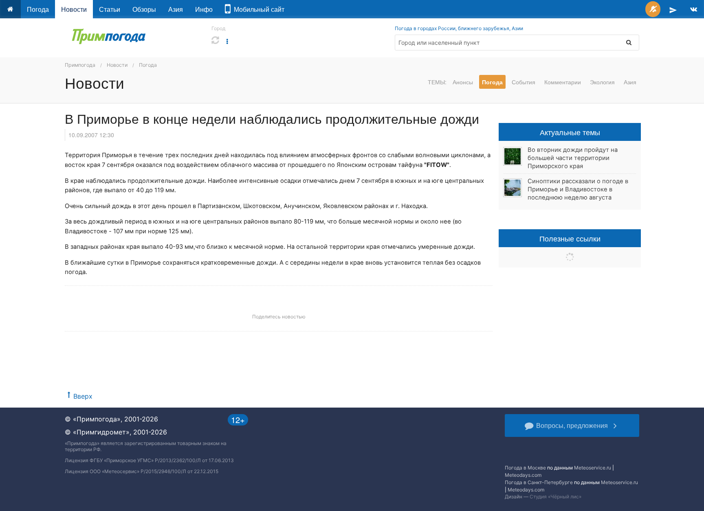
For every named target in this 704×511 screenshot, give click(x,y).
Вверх (82, 396)
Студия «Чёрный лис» (555, 496)
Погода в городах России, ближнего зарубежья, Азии (459, 28)
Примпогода (80, 65)
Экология (602, 82)
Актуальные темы (570, 132)
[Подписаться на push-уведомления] (653, 9)
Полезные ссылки (570, 238)
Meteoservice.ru (592, 468)
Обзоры (144, 9)
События (523, 82)
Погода (38, 9)
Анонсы (463, 82)
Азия (175, 9)
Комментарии (562, 82)
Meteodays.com (523, 475)
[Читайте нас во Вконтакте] (693, 9)
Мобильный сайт (257, 9)
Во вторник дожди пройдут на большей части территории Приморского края (573, 158)
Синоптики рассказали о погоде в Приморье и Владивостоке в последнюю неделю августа (578, 189)
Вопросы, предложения (572, 425)
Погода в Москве (525, 468)
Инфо (204, 9)
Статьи (109, 9)
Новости (74, 9)
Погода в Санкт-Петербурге (539, 482)
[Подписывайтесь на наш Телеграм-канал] (673, 9)
